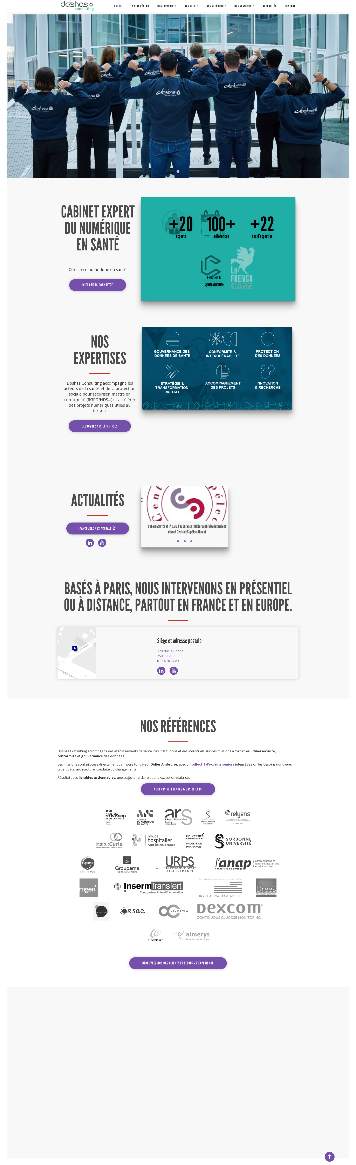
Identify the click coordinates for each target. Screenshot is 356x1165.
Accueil (119, 6)
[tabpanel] (178, 96)
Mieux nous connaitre (97, 285)
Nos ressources (244, 6)
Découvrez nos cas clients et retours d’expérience (177, 963)
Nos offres (191, 6)
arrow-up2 (329, 1156)
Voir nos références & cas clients (178, 789)
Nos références (216, 6)
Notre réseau (140, 6)
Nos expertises (166, 6)
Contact (290, 6)
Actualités (270, 6)
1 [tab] (178, 171)
